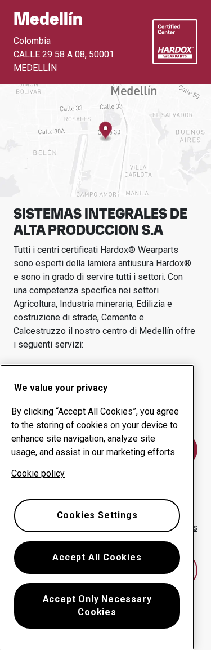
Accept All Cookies (96, 557)
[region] (97, 507)
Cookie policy (38, 473)
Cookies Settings (97, 515)
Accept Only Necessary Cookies (97, 605)
